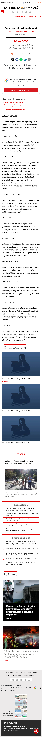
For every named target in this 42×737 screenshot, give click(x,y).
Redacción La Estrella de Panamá (21, 28)
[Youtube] (30, 12)
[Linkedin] (25, 59)
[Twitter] (12, 59)
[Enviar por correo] (29, 59)
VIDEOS (21, 454)
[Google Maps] (35, 688)
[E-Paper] (37, 3)
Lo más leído (21, 505)
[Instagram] (26, 12)
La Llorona (32, 16)
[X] (18, 12)
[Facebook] (22, 12)
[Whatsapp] (21, 59)
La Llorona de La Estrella (22, 54)
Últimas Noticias (20, 16)
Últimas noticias (21, 538)
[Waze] (39, 688)
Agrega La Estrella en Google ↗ (21, 90)
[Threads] (14, 12)
